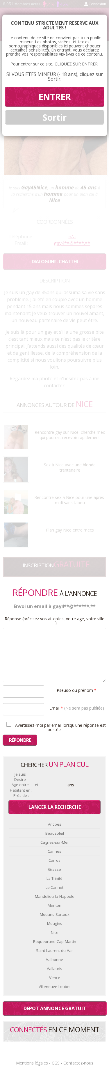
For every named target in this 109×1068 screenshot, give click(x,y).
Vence (54, 977)
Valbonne (54, 959)
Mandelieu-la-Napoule (54, 896)
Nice (54, 932)
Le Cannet (54, 887)
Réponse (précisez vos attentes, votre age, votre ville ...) (54, 621)
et (36, 785)
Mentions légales (32, 1063)
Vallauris (54, 968)
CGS (56, 1063)
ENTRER (54, 97)
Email (76, 707)
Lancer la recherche (54, 807)
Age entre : (21, 785)
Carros (54, 860)
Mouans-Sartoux (54, 914)
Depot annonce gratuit (55, 1008)
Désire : (21, 779)
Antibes (54, 824)
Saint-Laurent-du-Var (54, 950)
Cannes (54, 851)
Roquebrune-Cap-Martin (54, 941)
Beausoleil (54, 833)
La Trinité (54, 878)
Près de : (21, 795)
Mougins (54, 923)
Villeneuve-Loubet (55, 986)
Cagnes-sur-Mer (54, 842)
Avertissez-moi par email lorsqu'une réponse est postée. (60, 727)
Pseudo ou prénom (77, 689)
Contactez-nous (78, 1063)
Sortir (55, 117)
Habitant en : (21, 790)
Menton (54, 905)
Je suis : (21, 774)
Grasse (54, 869)
